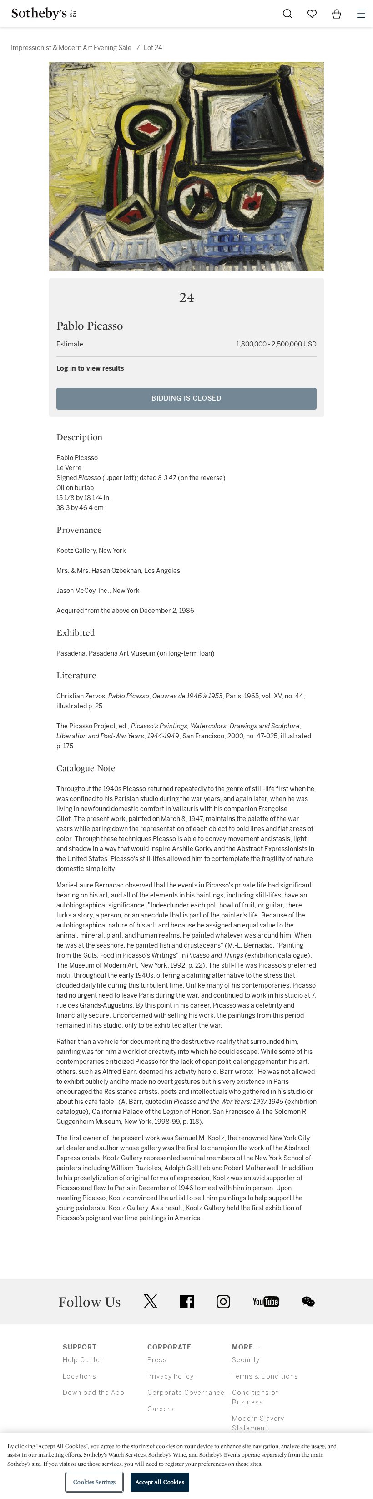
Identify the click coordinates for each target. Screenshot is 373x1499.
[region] (186, 1466)
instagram (223, 1301)
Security (246, 1360)
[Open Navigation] (361, 13)
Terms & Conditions (265, 1376)
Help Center (83, 1360)
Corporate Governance (186, 1393)
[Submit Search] (287, 13)
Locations (79, 1376)
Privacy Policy (170, 1376)
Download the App (94, 1393)
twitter (150, 1301)
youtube (266, 1301)
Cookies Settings (94, 1482)
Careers (160, 1409)
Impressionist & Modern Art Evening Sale (71, 48)
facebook (187, 1301)
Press (157, 1360)
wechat (308, 1301)
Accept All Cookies (160, 1482)
